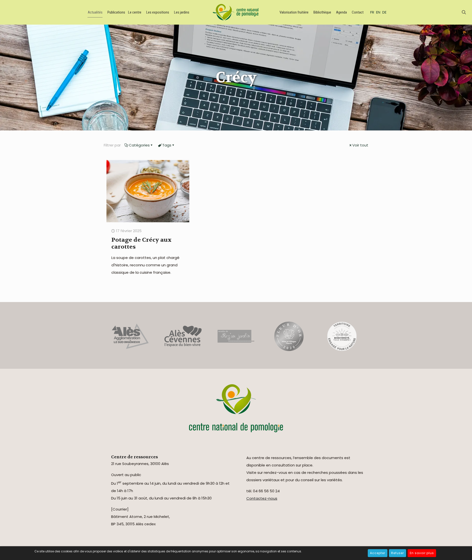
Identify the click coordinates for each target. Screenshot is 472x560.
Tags (166, 145)
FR (372, 12)
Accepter (377, 553)
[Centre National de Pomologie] (236, 12)
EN (378, 12)
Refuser (397, 553)
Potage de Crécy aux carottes (141, 243)
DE (384, 12)
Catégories (139, 145)
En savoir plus (422, 553)
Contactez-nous (261, 498)
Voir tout (360, 145)
